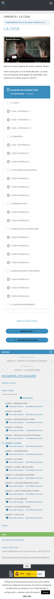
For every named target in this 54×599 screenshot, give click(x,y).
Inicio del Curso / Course (9, 394)
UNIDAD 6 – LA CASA (42, 22)
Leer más (27, 596)
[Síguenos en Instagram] (50, 351)
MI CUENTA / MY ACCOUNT (19, 375)
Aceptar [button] (45, 592)
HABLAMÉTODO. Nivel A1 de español (19, 22)
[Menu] (51, 3)
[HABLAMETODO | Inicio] (4, 3)
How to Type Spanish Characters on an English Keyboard (25, 557)
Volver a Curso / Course (27, 320)
